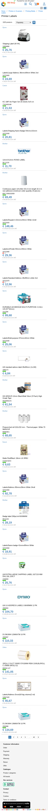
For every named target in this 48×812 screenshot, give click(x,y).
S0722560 (6, 548)
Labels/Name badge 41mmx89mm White (18, 545)
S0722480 (6, 252)
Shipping (6, 755)
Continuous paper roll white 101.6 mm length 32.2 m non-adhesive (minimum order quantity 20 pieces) (22, 190)
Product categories (9, 773)
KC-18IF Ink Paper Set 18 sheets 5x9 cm (18, 102)
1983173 (5, 370)
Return (5, 762)
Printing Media (30, 11)
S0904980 (6, 46)
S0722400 (6, 75)
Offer (5, 766)
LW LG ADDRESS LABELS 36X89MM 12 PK (20, 605)
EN (45, 8)
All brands (6, 776)
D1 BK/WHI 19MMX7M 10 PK (14, 724)
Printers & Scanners (15, 11)
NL (41, 8)
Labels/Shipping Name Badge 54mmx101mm (20, 131)
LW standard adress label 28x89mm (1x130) (19, 367)
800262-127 (6, 668)
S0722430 (6, 133)
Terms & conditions (9, 800)
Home (3, 11)
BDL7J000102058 (8, 193)
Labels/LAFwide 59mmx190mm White (17, 249)
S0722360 (6, 490)
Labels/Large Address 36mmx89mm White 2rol (20, 73)
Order (5, 748)
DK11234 (6, 519)
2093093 (5, 608)
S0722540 (6, 341)
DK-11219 (6, 162)
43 (34, 737)
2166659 (5, 579)
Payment (6, 751)
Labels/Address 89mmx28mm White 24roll (19, 487)
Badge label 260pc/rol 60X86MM (15, 516)
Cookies (6, 796)
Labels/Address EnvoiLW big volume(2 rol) (19, 694)
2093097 (5, 637)
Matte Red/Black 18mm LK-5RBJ (15, 458)
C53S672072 (7, 461)
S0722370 (6, 281)
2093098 (5, 726)
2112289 (5, 312)
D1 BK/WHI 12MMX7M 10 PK (14, 634)
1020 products (7, 22)
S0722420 (6, 223)
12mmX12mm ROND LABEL (14, 160)
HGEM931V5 (7, 401)
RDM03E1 (6, 432)
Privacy (5, 792)
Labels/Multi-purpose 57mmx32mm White (18, 338)
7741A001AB (7, 104)
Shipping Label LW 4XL (11, 44)
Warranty (6, 758)
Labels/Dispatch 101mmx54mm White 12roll (19, 220)
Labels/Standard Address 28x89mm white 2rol (20, 278)
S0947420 (6, 697)
